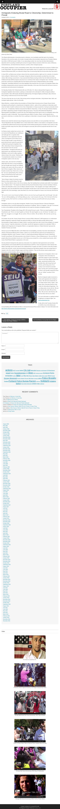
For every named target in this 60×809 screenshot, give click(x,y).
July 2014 (5, 567)
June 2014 (5, 569)
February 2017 (6, 516)
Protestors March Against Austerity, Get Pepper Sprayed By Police (30, 687)
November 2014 (6, 561)
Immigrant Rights (48, 373)
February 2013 (6, 596)
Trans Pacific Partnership (26, 383)
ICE (7, 313)
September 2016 (7, 524)
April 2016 (5, 533)
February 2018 (6, 498)
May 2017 (5, 511)
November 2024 (6, 438)
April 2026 (5, 427)
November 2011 (6, 620)
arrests (17, 370)
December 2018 (6, 483)
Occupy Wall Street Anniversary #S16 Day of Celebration (30, 771)
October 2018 (6, 486)
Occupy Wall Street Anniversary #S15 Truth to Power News (30, 798)
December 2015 (6, 539)
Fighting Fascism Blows (12, 399)
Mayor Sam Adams (33, 375)
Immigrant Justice (39, 373)
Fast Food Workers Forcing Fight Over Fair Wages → (45, 319)
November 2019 (6, 470)
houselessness (20, 373)
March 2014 (5, 574)
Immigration (9, 375)
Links (22, 375)
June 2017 (5, 510)
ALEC (14, 370)
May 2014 (5, 571)
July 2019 (5, 475)
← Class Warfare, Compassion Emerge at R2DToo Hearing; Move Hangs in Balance (13, 320)
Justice (14, 375)
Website (4, 353)
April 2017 (5, 513)
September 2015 (7, 544)
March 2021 (5, 457)
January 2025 (6, 435)
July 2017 (5, 508)
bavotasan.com (37, 807)
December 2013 (6, 579)
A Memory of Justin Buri (15, 396)
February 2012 (6, 615)
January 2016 (6, 538)
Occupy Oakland (20, 378)
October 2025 (6, 432)
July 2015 (5, 548)
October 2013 (6, 582)
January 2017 (6, 518)
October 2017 (6, 503)
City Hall (27, 370)
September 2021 (7, 452)
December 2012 (6, 599)
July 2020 (5, 462)
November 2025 (6, 430)
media (40, 375)
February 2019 (6, 480)
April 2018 (5, 495)
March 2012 (5, 614)
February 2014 (6, 576)
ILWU (34, 373)
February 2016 (6, 536)
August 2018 (6, 490)
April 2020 (5, 465)
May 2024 (5, 440)
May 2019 (5, 477)
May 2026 (5, 425)
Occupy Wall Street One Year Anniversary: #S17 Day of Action (30, 715)
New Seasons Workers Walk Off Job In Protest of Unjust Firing (22, 406)
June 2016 (5, 529)
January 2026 (6, 429)
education (33, 370)
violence (42, 383)
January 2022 (6, 447)
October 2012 (6, 602)
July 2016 (5, 528)
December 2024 (6, 437)
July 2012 (5, 607)
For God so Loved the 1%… (30, 659)
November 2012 (6, 601)
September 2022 (7, 445)
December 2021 (6, 448)
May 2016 (5, 531)
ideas (30, 373)
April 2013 (5, 592)
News (49, 375)
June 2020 (5, 463)
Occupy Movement (10, 378)
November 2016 (6, 521)
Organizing (36, 378)
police (40, 378)
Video (38, 383)
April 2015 (5, 553)
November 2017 (6, 501)
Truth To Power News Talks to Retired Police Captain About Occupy (30, 743)
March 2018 (5, 496)
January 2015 (6, 558)
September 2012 (7, 604)
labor (18, 375)
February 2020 (6, 467)
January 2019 (6, 481)
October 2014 (6, 563)
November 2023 (6, 442)
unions (34, 383)
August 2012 (6, 606)
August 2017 (6, 506)
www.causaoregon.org (43, 300)
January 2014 (6, 577)
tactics (18, 383)
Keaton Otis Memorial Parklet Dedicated (17, 401)
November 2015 (6, 541)
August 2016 (6, 526)
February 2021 (6, 458)
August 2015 (6, 546)
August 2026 (6, 424)
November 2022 (6, 443)
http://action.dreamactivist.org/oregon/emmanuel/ (14, 308)
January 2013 (6, 597)
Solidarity (45, 381)
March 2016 (5, 534)
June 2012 (5, 609)
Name (3, 345)
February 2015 (6, 556)
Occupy (53, 375)
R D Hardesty (6, 403)
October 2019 (6, 472)
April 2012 (5, 612)
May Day (26, 375)
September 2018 (7, 488)
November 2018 (6, 485)
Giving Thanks (11, 411)
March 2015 (5, 554)
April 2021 (5, 455)
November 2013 (6, 581)
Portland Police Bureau (19, 381)
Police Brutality (49, 378)
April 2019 (5, 478)
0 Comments (12, 17)
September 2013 (7, 584)
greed (8, 373)
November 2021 (6, 450)
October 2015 (6, 543)
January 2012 (6, 617)
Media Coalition (45, 375)
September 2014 (7, 564)
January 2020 (6, 468)
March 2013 (5, 594)
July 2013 (5, 587)
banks (21, 370)
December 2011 (6, 619)
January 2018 (6, 500)
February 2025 (6, 434)
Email (3, 349)
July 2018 (5, 491)
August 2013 (6, 586)
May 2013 (5, 591)
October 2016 (6, 523)
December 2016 (6, 520)
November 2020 (6, 460)
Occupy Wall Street (29, 378)
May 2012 (5, 610)
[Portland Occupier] (30, 6)
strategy (53, 381)
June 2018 (5, 493)
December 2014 (6, 559)
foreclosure (52, 370)
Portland (6, 381)
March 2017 (5, 515)
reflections (38, 381)
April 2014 (5, 572)
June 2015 (5, 549)
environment (44, 370)
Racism (32, 381)
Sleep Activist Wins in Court (14, 409)
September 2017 (7, 505)
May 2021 (5, 453)
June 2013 (5, 589)
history (12, 373)
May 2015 (5, 551)
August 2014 (6, 566)
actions (9, 370)
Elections (39, 370)
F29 (48, 370)
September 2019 (7, 473)
